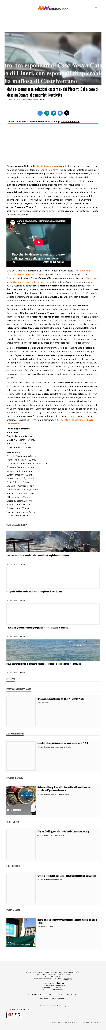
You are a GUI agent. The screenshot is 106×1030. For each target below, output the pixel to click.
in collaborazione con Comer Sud (51, 835)
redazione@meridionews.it (55, 985)
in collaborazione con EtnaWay (50, 880)
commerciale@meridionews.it (53, 994)
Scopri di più (67, 979)
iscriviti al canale (70, 121)
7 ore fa (15, 564)
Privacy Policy (72, 1022)
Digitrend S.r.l (62, 999)
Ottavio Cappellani (46, 927)
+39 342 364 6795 (57, 988)
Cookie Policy (90, 1022)
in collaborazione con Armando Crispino (54, 794)
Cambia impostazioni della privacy (53, 1006)
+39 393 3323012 (72, 994)
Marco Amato (44, 703)
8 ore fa (15, 636)
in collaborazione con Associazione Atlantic (55, 747)
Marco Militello (21, 99)
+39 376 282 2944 (56, 990)
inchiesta (47, 166)
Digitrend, (9, 564)
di (38, 703)
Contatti (57, 1022)
